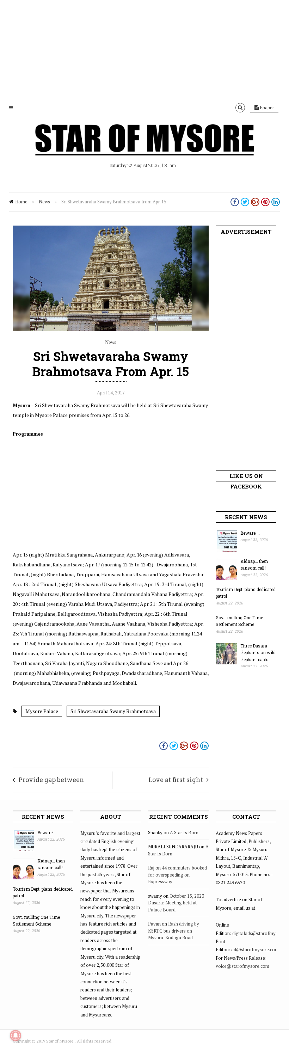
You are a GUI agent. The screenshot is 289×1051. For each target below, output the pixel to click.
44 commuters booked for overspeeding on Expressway (177, 875)
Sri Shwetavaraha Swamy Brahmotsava (113, 711)
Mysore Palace (41, 711)
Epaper (266, 107)
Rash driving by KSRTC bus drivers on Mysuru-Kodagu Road (173, 931)
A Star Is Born (184, 832)
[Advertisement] (144, 49)
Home (21, 201)
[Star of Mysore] (144, 148)
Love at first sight (175, 779)
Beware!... (250, 533)
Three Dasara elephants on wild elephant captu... (258, 652)
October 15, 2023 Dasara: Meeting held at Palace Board (176, 903)
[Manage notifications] (15, 1035)
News (44, 201)
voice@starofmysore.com (242, 966)
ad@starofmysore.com (255, 949)
